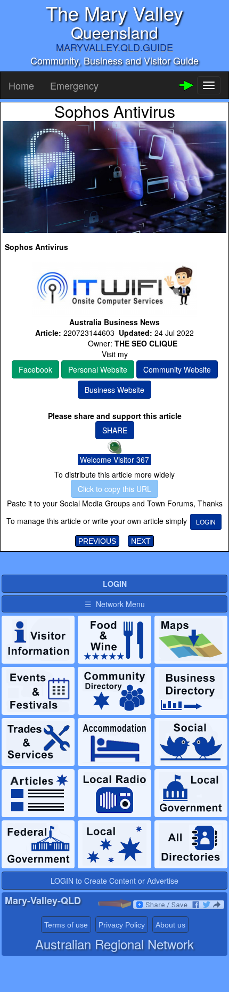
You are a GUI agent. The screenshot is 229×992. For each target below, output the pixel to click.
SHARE (114, 430)
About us (170, 925)
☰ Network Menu (115, 604)
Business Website (114, 389)
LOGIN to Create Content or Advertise (114, 880)
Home (21, 85)
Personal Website (97, 369)
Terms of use (66, 925)
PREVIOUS (97, 541)
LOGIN (206, 521)
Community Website (177, 369)
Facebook (35, 369)
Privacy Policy (122, 925)
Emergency (74, 85)
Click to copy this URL (114, 488)
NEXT (141, 541)
